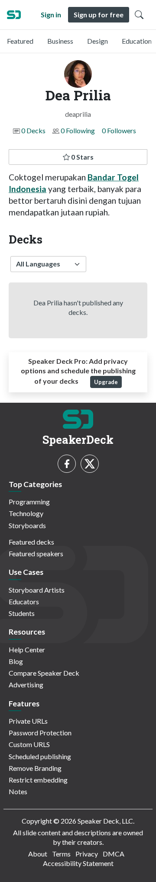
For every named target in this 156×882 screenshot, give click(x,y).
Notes (18, 791)
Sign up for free (99, 14)
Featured (20, 41)
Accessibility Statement (78, 863)
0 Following (78, 130)
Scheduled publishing (40, 756)
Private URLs (28, 721)
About (37, 854)
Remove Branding (35, 768)
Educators (24, 601)
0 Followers (119, 130)
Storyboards (27, 525)
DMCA (113, 854)
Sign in (51, 14)
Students (22, 613)
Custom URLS (29, 744)
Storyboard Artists (37, 590)
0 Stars (82, 157)
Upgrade (106, 381)
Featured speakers (36, 553)
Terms (61, 854)
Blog (16, 661)
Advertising (26, 684)
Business (60, 41)
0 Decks (33, 130)
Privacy (86, 854)
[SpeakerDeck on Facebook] (67, 464)
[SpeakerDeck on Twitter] (90, 464)
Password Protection (40, 732)
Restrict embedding (38, 780)
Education (137, 41)
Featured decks (31, 542)
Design (97, 41)
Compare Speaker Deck (44, 673)
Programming (29, 501)
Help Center (27, 649)
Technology (26, 513)
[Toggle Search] (139, 14)
